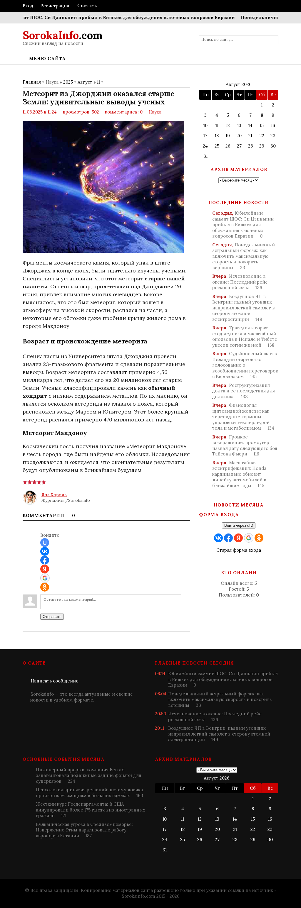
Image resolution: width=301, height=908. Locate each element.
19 (228, 135)
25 (217, 146)
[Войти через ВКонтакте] (44, 551)
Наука (154, 112)
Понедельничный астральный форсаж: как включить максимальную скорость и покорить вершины (243, 256)
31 (205, 156)
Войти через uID (238, 525)
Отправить (52, 616)
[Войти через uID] (44, 542)
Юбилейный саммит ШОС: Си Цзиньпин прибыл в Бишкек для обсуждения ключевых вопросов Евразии (243, 224)
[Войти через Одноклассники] (44, 587)
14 (250, 125)
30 (273, 146)
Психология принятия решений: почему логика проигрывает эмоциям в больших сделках (89, 792)
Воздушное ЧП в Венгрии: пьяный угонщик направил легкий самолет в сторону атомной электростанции (243, 308)
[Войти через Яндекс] (44, 569)
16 (273, 125)
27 (239, 146)
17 (205, 135)
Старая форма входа (238, 550)
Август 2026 (239, 84)
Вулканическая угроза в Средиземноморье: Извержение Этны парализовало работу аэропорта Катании (84, 829)
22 (262, 135)
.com (63, 35)
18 (217, 135)
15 (262, 125)
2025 (68, 82)
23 (272, 135)
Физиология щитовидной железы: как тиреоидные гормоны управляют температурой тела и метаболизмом (243, 416)
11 (98, 82)
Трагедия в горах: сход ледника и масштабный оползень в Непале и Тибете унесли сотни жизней (244, 336)
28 (250, 146)
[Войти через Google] (45, 578)
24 (205, 146)
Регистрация (54, 6)
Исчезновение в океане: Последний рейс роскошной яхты (239, 281)
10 (205, 125)
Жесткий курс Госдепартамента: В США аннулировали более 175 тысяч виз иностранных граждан (90, 809)
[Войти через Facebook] (44, 560)
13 (239, 125)
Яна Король (54, 494)
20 (239, 135)
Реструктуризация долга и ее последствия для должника (243, 390)
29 (261, 146)
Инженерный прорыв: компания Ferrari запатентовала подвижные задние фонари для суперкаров (88, 775)
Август (85, 82)
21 (250, 135)
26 (227, 146)
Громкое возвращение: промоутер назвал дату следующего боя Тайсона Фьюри (244, 445)
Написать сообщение (54, 681)
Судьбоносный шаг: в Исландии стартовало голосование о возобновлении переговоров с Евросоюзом (245, 365)
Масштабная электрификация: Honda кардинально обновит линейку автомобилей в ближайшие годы (239, 474)
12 (228, 125)
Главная (32, 82)
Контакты (87, 6)
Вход (28, 6)
